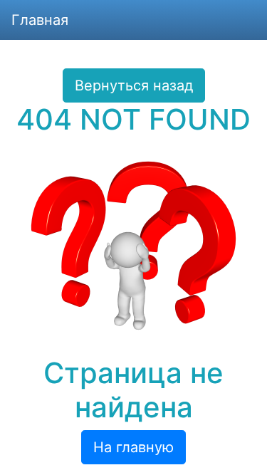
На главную (133, 447)
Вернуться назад (134, 85)
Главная (39, 19)
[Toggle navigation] (236, 20)
